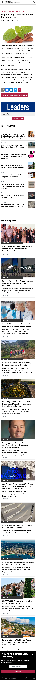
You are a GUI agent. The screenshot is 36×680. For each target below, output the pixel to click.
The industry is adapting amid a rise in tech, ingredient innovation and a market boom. (18, 532)
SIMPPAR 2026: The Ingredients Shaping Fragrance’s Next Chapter (12, 166)
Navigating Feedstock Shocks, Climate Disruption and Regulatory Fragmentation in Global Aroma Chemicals (17, 404)
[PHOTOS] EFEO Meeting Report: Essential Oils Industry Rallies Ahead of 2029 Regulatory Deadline (17, 249)
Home (3, 11)
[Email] (3, 90)
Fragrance (10, 11)
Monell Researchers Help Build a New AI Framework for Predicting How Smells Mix (13, 156)
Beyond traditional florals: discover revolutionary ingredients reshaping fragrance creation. (15, 494)
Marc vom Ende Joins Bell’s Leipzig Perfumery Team (12, 196)
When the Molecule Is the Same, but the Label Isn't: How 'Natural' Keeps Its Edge (16, 325)
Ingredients (20, 11)
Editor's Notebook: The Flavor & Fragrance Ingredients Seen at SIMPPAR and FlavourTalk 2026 (17, 642)
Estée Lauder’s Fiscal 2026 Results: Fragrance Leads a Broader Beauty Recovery (13, 186)
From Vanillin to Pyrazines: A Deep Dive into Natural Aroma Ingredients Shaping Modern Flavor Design (13, 136)
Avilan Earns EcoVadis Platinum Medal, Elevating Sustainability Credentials (16, 364)
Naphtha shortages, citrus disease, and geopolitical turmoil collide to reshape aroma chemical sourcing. (15, 411)
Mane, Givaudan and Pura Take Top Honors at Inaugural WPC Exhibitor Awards (18, 563)
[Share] (7, 90)
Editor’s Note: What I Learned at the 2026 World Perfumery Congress (13, 205)
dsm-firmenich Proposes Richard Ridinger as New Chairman (12, 176)
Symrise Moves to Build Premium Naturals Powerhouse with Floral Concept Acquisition (17, 283)
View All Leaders (18, 119)
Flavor (2, 172)
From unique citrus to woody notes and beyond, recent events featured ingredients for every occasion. (17, 650)
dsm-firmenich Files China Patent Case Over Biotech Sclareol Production (14, 146)
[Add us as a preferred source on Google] (19, 90)
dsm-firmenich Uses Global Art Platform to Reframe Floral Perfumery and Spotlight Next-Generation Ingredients (18, 486)
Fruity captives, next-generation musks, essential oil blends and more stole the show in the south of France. (18, 609)
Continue (18, 671)
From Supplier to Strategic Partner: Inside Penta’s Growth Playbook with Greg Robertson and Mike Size (17, 445)
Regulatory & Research (6, 152)
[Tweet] (15, 90)
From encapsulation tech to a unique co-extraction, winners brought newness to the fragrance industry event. (17, 570)
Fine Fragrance (4, 182)
